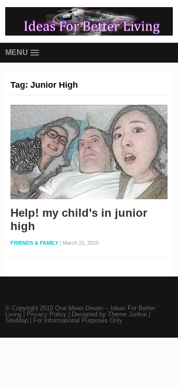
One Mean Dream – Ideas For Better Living (80, 311)
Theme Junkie (127, 314)
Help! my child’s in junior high (78, 219)
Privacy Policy (47, 314)
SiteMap (17, 320)
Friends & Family (34, 243)
